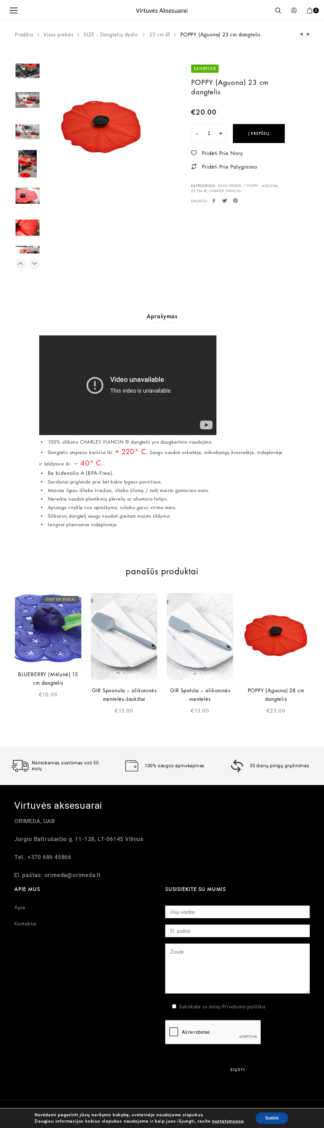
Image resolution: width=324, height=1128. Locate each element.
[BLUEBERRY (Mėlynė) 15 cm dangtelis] (48, 628)
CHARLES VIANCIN (224, 191)
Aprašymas (162, 316)
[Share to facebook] (214, 201)
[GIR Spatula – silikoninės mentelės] (200, 636)
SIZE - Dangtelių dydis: (111, 34)
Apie (20, 907)
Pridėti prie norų (222, 153)
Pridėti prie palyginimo (229, 166)
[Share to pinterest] (236, 201)
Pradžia (24, 34)
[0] (310, 10)
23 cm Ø (159, 34)
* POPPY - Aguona (261, 186)
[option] (101, 128)
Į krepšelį (258, 133)
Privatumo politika (243, 1006)
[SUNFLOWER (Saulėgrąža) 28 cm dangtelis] (301, 34)
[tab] (162, 316)
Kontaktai (25, 923)
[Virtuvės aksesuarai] (162, 10)
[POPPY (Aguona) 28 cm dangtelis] (309, 34)
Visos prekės (58, 34)
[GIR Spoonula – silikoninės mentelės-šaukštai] (124, 636)
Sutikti (272, 1118)
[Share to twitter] (225, 201)
